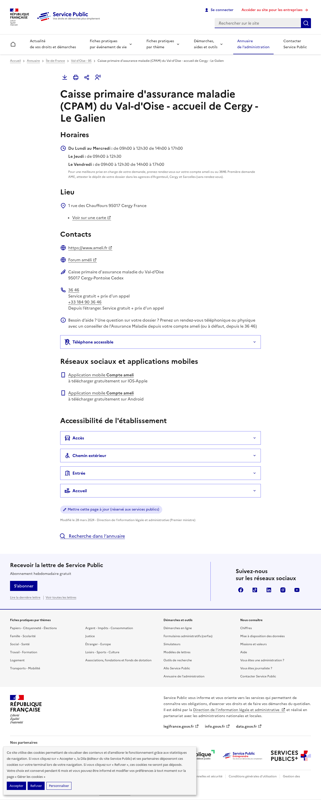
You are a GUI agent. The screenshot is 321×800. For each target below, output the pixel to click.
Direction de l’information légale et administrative (236, 710)
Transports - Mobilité (25, 668)
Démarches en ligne (178, 628)
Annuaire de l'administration (184, 676)
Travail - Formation (23, 652)
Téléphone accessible (92, 342)
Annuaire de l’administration (253, 44)
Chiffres (246, 628)
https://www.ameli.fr (87, 248)
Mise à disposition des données (262, 636)
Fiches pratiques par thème (160, 44)
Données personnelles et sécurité (198, 776)
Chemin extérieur (89, 456)
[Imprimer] (75, 77)
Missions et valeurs (253, 644)
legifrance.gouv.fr (179, 726)
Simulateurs (172, 644)
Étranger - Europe (98, 644)
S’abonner (23, 586)
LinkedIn (269, 590)
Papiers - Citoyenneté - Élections (33, 628)
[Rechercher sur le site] (306, 23)
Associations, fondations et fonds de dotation (118, 660)
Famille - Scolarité (23, 636)
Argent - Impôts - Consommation (109, 628)
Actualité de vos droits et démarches (53, 44)
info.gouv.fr (215, 726)
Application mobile (101, 375)
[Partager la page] (86, 77)
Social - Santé (20, 644)
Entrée (78, 473)
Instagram (283, 590)
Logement (17, 660)
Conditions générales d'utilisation (253, 776)
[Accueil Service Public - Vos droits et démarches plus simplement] (69, 21)
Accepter (16, 785)
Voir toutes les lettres (61, 597)
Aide (243, 652)
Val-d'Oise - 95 (81, 61)
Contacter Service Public (295, 44)
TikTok (255, 590)
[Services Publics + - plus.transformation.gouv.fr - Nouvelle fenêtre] (291, 756)
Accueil (15, 61)
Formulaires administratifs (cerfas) (188, 636)
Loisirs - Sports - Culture (102, 652)
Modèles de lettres (177, 652)
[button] (97, 77)
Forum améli (80, 260)
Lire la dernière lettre (25, 597)
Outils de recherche (178, 660)
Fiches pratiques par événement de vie (108, 44)
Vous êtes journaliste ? (256, 668)
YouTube (297, 590)
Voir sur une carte (89, 218)
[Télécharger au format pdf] (64, 77)
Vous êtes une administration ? (262, 660)
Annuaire (33, 61)
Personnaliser (59, 785)
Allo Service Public (177, 668)
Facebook (241, 590)
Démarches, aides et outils (205, 44)
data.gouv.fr (246, 726)
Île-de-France (55, 61)
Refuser (36, 785)
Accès (78, 438)
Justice (90, 636)
